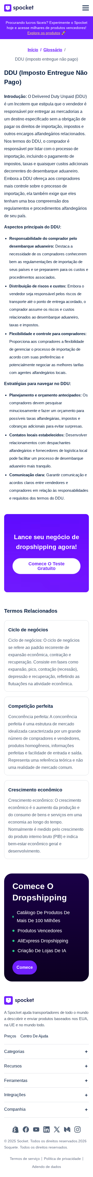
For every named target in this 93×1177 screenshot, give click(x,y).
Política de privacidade (62, 1159)
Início (33, 50)
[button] (85, 7)
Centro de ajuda (34, 1036)
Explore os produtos (43, 33)
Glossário (52, 50)
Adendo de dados (46, 1167)
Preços (10, 1036)
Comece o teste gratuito (46, 566)
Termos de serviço (25, 1159)
